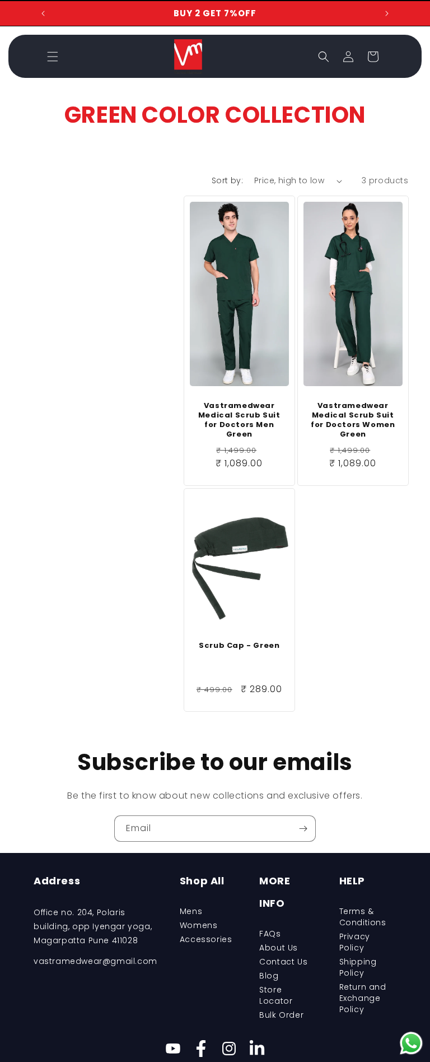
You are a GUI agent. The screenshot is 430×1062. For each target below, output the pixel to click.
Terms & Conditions (362, 917)
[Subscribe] (303, 828)
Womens (199, 925)
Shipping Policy (358, 967)
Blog (268, 975)
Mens (191, 911)
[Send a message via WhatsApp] (411, 1043)
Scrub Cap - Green (239, 646)
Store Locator (275, 995)
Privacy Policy (354, 942)
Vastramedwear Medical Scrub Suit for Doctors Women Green (353, 420)
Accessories (206, 939)
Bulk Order (281, 1015)
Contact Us (283, 961)
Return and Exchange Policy (362, 998)
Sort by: (227, 180)
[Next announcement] (387, 13)
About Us (278, 947)
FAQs (270, 933)
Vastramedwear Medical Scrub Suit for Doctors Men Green (239, 420)
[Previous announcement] (43, 13)
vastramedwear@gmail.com (95, 961)
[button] (52, 56)
